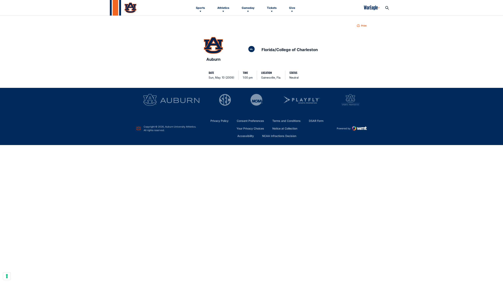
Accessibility (245, 136)
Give (292, 7)
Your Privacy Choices (250, 128)
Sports (200, 7)
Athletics (223, 7)
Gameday (248, 7)
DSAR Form (316, 120)
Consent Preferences (250, 120)
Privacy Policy (219, 120)
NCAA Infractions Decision (279, 136)
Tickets (272, 7)
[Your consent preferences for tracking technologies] (7, 276)
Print (364, 25)
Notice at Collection (284, 128)
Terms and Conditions (286, 120)
